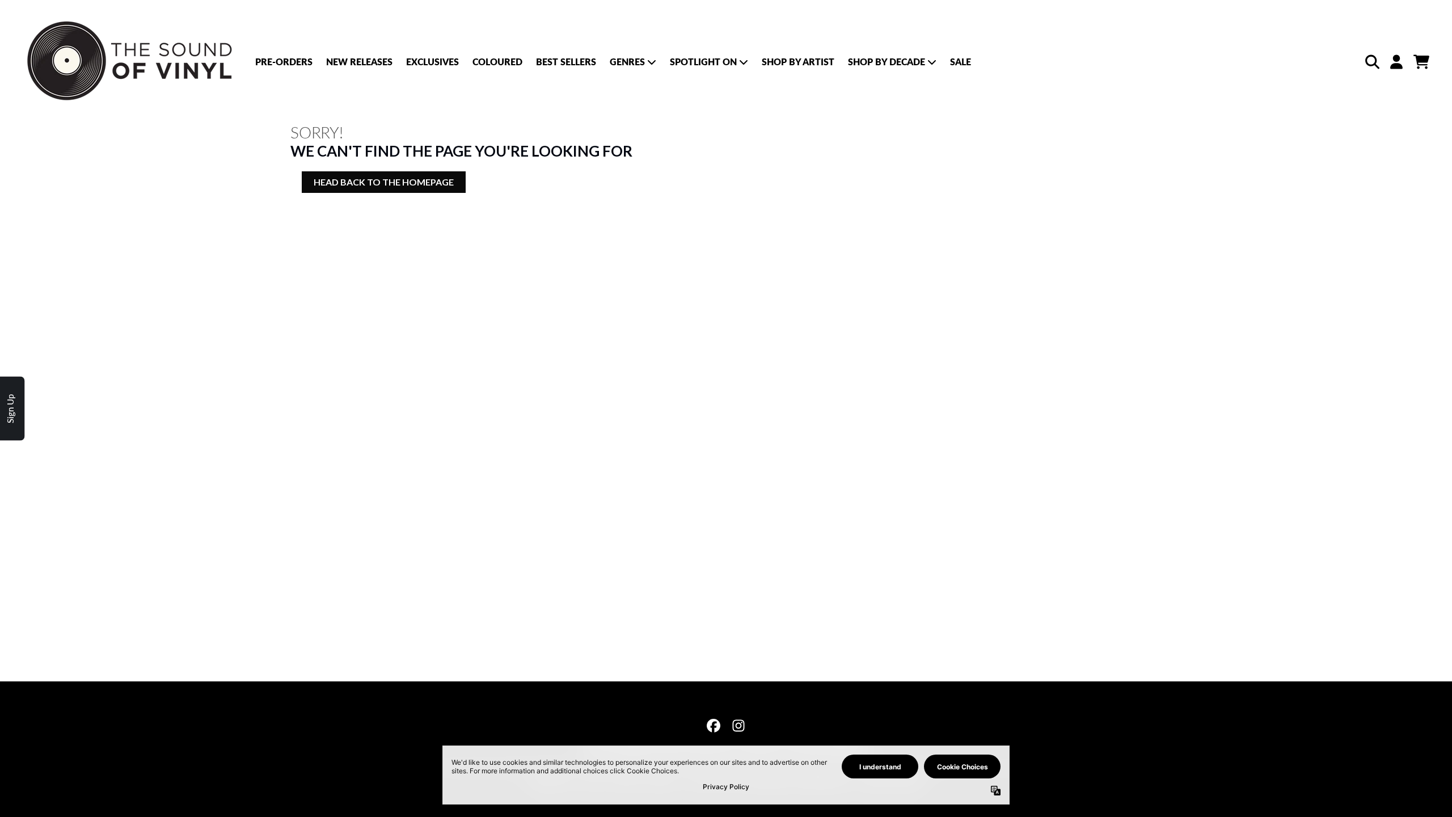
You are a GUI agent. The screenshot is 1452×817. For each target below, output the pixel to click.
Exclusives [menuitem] (432, 61)
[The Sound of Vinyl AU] (131, 61)
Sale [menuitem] (960, 61)
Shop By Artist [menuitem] (798, 61)
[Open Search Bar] (1371, 62)
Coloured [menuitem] (497, 61)
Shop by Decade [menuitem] (886, 61)
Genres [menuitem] (627, 61)
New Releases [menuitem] (359, 61)
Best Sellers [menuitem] (566, 61)
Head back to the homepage (384, 181)
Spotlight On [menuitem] (703, 61)
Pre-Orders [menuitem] (284, 61)
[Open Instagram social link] (738, 725)
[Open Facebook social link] (713, 725)
